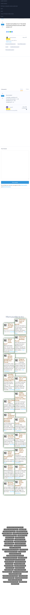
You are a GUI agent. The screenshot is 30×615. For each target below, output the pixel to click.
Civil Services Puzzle (20, 545)
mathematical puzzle (15, 46)
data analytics (22, 557)
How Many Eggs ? (11, 401)
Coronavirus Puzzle (15, 553)
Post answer (15, 182)
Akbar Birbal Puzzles (9, 531)
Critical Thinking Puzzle (10, 557)
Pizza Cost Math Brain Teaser (20, 436)
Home (2, 18)
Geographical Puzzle (21, 577)
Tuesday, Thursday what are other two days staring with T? (9, 377)
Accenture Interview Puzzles (15, 527)
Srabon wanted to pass (22, 467)
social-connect (4, 0)
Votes (21, 89)
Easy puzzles (10, 567)
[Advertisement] (15, 72)
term (2, 8)
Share (24, 37)
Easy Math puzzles (21, 44)
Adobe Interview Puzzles (11, 529)
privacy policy (23, 185)
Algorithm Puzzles (22, 531)
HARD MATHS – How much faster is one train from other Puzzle (20, 396)
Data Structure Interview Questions (15, 559)
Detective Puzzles (20, 561)
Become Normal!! (11, 483)
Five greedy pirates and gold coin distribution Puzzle (8, 358)
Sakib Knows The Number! (19, 483)
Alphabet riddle (7, 533)
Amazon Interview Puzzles (20, 533)
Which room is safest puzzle (19, 451)
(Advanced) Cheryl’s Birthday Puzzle (20, 338)
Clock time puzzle (15, 547)
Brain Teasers (9, 539)
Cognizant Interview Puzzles (10, 549)
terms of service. (7, 186)
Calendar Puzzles (20, 539)
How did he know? (11, 436)
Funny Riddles (23, 575)
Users (2, 16)
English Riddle (9, 569)
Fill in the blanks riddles (20, 571)
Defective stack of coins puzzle (20, 322)
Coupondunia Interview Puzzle (15, 555)
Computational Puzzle (11, 551)
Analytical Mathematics (10, 44)
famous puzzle (7, 571)
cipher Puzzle (8, 545)
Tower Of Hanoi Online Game (7, 13)
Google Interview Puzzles (11, 581)
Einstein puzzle (20, 567)
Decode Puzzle (9, 561)
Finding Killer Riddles (15, 573)
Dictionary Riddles (19, 563)
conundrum (22, 551)
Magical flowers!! (22, 360)
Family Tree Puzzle (20, 569)
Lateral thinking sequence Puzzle (20, 421)
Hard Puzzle (15, 583)
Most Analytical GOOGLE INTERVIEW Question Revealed (9, 417)
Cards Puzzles (9, 541)
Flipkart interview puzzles (10, 575)
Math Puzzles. (9, 41)
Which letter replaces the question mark (8, 455)
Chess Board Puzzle (20, 541)
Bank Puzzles (10, 537)
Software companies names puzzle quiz (9, 6)
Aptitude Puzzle (22, 535)
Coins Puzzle (23, 549)
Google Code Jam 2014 (15, 579)
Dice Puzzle (9, 563)
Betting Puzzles (20, 537)
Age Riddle (23, 529)
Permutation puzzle (10, 49)
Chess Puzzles (9, 543)
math (7, 46)
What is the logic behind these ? (8, 326)
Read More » (12, 351)
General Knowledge (9, 577)
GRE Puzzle (23, 581)
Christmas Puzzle (20, 543)
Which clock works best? (8, 341)
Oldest (27, 89)
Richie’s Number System (10, 467)
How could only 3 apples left (22, 379)
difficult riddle (9, 565)
